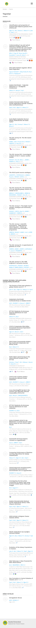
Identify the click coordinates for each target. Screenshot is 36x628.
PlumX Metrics (16, 40)
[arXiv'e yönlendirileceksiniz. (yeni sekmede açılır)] (16, 37)
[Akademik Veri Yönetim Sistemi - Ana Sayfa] (5, 623)
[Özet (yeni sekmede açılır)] (14, 37)
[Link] (11, 80)
